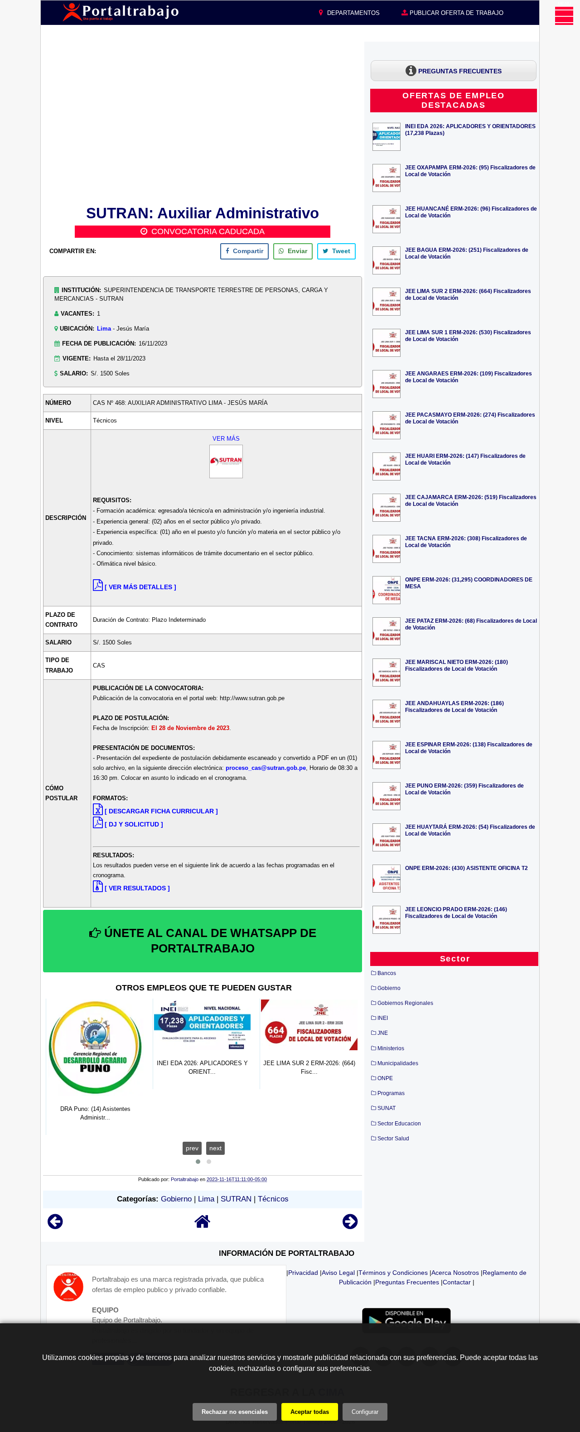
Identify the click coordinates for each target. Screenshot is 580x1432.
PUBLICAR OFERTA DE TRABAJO (455, 13)
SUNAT (386, 1108)
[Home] (202, 1225)
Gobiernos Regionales (405, 1003)
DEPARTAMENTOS (352, 13)
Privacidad (303, 1272)
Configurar (365, 1411)
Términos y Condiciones (393, 1272)
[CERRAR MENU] (564, 16)
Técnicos (273, 1199)
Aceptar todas (309, 1411)
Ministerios (390, 1048)
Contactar (457, 1282)
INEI (382, 1018)
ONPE (385, 1078)
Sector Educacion (399, 1123)
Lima (104, 328)
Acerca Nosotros (455, 1272)
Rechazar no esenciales (235, 1411)
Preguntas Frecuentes (407, 1282)
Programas (391, 1093)
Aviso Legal (338, 1272)
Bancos (386, 973)
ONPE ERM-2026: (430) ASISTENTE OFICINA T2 (466, 868)
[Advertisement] (202, 121)
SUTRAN (236, 1199)
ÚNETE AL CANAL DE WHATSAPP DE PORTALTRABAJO (208, 940)
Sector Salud (393, 1138)
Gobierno (176, 1199)
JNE (382, 1033)
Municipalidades (397, 1063)
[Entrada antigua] (350, 1225)
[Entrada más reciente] (55, 1225)
